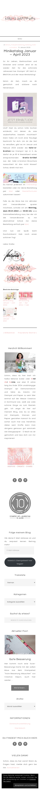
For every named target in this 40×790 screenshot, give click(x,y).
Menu (20, 39)
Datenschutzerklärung (20, 723)
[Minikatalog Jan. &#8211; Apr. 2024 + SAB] (25, 296)
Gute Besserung (20, 659)
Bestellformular (30, 191)
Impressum (20, 728)
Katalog (28, 45)
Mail (12, 191)
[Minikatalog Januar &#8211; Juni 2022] (10, 296)
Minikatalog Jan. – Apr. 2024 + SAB (24, 302)
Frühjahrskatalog (18, 45)
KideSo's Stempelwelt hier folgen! (20, 562)
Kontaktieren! (13, 767)
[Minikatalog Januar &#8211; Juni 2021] (10, 311)
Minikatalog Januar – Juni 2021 (9, 318)
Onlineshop (31, 184)
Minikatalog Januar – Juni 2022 (9, 302)
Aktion (7, 45)
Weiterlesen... (20, 688)
